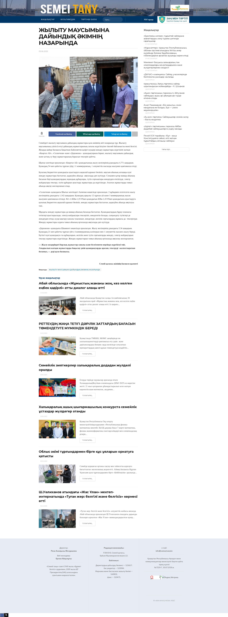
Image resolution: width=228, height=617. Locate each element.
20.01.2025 (43, 375)
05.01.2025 (43, 461)
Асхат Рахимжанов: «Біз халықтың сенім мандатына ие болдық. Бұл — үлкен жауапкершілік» (162, 107)
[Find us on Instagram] (133, 19)
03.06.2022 (43, 51)
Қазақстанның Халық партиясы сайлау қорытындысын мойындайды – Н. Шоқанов (164, 85)
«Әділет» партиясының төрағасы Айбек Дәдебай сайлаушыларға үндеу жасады (163, 127)
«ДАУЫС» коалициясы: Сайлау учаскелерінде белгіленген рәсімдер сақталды (165, 75)
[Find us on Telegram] (137, 19)
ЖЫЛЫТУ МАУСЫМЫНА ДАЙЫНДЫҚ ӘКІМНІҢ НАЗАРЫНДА (74, 270)
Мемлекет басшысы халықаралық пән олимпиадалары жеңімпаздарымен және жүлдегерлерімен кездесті (163, 65)
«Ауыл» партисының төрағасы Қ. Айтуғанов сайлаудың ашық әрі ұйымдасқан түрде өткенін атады (164, 95)
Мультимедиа (68, 19)
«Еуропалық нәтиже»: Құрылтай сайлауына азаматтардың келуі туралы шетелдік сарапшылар (164, 38)
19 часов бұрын (151, 44)
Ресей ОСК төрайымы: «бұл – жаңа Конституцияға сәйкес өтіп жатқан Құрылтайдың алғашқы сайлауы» (160, 138)
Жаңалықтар (48, 19)
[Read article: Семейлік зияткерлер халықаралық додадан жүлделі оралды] (57, 387)
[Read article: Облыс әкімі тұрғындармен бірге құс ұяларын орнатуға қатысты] (57, 474)
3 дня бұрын (150, 143)
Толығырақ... (88, 310)
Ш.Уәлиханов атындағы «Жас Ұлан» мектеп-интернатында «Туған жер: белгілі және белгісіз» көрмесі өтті (88, 496)
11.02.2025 (43, 293)
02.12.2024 (43, 506)
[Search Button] (119, 19)
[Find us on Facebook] (129, 19)
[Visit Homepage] (68, 8)
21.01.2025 (43, 333)
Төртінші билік (89, 19)
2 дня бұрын (150, 80)
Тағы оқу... (166, 149)
